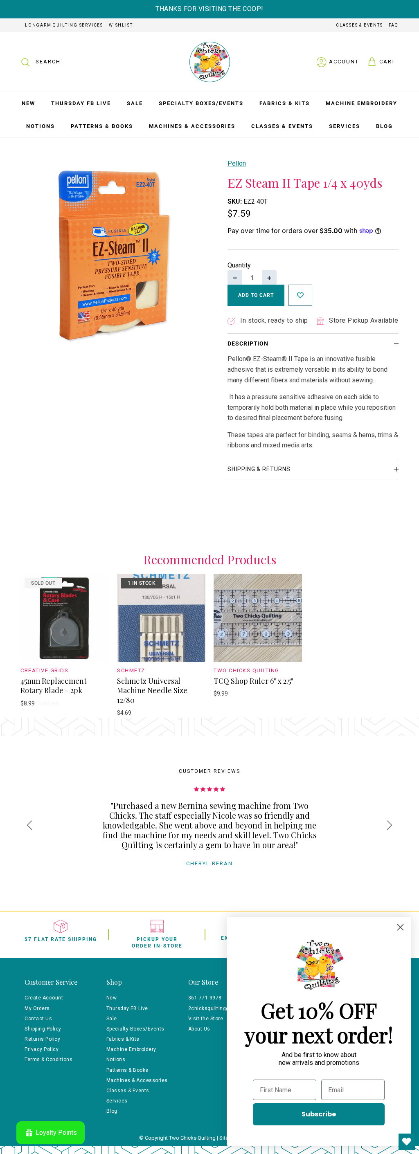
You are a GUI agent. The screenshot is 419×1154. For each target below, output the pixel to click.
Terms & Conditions (48, 1059)
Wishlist (121, 25)
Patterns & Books (102, 126)
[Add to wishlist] (300, 295)
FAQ (394, 25)
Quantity (239, 265)
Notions (40, 126)
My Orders (37, 1008)
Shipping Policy (43, 1029)
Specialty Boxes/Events (201, 103)
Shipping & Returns (259, 469)
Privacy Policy (42, 1049)
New (28, 103)
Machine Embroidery (361, 103)
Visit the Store (205, 1019)
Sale (135, 103)
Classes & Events (359, 25)
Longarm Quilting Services (64, 25)
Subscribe (319, 1114)
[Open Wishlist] (407, 1142)
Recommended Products (209, 559)
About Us (199, 1029)
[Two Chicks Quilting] (209, 61)
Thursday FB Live (81, 103)
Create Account (44, 998)
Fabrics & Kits (284, 103)
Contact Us (38, 1019)
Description (248, 343)
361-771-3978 (205, 998)
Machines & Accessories (192, 126)
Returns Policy (42, 1039)
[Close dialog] (400, 927)
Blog (384, 126)
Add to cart (256, 295)
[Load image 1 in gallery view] (115, 252)
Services (344, 126)
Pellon (237, 163)
